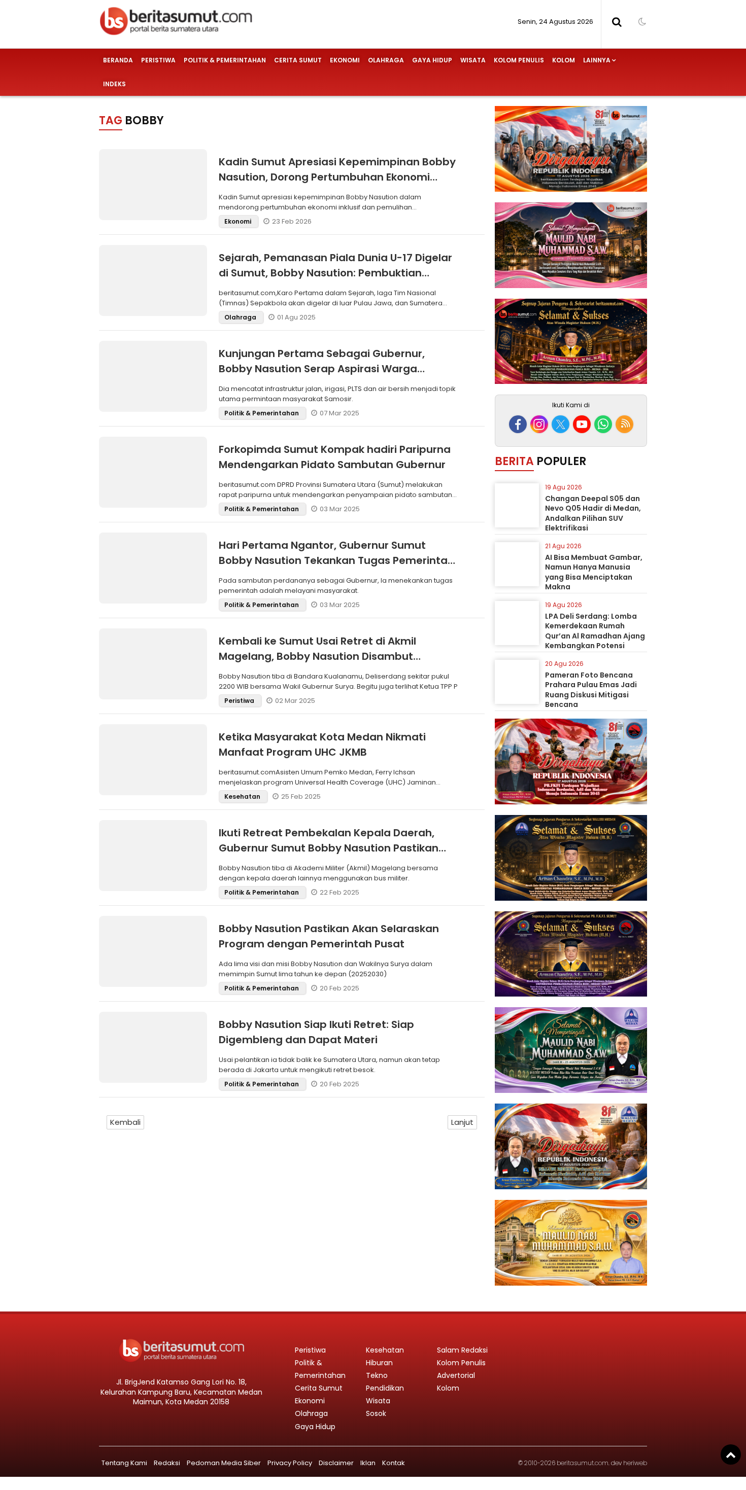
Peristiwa (158, 60)
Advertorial (456, 1375)
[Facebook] (518, 424)
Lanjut (462, 1122)
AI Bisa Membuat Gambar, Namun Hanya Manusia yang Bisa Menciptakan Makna (593, 572)
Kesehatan (243, 796)
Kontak (393, 1463)
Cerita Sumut (298, 60)
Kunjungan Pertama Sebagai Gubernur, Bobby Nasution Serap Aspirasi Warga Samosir (322, 368)
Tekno (377, 1375)
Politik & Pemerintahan (225, 60)
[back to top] (731, 1454)
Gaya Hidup (432, 60)
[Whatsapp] (603, 424)
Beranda (118, 60)
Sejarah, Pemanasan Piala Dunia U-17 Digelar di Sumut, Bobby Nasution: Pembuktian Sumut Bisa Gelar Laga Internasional (335, 273)
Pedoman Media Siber (224, 1463)
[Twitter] (560, 424)
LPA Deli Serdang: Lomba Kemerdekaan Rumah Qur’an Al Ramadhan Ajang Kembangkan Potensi (595, 631)
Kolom (563, 60)
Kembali (125, 1122)
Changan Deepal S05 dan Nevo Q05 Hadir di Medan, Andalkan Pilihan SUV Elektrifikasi (593, 513)
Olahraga (386, 60)
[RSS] (624, 424)
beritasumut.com (582, 1463)
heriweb (635, 1463)
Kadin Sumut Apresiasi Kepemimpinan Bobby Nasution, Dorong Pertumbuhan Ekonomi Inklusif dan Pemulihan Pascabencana (337, 177)
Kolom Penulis (519, 60)
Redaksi (167, 1463)
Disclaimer (336, 1463)
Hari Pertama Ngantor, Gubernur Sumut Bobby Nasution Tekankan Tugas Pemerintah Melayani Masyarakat (336, 560)
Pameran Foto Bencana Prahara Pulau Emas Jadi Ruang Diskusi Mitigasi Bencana (591, 690)
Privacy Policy (289, 1463)
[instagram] (539, 424)
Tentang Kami (124, 1463)
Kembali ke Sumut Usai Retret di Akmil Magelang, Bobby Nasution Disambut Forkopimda (317, 656)
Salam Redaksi (462, 1350)
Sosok (376, 1413)
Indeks (114, 84)
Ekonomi (345, 60)
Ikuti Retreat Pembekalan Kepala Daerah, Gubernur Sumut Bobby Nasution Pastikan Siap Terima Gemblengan (328, 848)
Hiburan (379, 1363)
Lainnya (597, 60)
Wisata (473, 60)
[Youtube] (582, 424)
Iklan (368, 1463)
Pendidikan (385, 1388)
